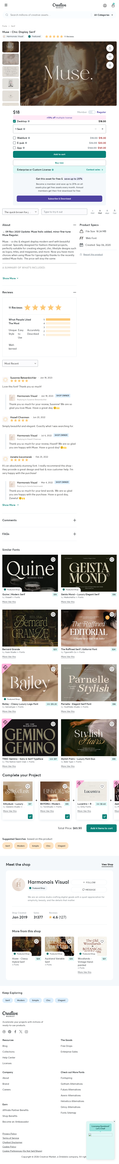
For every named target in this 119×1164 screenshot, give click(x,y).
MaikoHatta (69, 597)
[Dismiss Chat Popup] (114, 1121)
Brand (5, 1083)
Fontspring (66, 1077)
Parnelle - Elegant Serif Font (76, 704)
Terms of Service (10, 1138)
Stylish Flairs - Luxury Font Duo (78, 758)
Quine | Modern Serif (13, 594)
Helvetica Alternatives (72, 1101)
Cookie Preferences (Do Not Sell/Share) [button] (22, 1151)
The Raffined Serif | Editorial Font (79, 649)
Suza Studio (10, 652)
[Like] (110, 56)
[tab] (10, 46)
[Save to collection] (110, 65)
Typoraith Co (70, 652)
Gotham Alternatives (72, 1083)
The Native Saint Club (15, 761)
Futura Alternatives (71, 1089)
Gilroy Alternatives (70, 1107)
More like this (9, 601)
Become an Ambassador (15, 1121)
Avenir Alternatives (71, 1095)
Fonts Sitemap (68, 1112)
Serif (13, 26)
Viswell (8, 597)
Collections (8, 1051)
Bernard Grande (11, 649)
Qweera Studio (13, 806)
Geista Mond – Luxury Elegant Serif (80, 594)
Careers (6, 1089)
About (5, 1077)
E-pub (20, 142)
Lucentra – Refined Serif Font (93, 803)
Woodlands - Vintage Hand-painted (86, 962)
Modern (21, 1000)
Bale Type (68, 761)
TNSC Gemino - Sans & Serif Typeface (22, 758)
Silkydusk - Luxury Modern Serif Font (23, 803)
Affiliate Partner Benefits (15, 1110)
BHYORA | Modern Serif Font (55, 803)
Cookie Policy (9, 1146)
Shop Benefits (9, 1116)
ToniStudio (48, 806)
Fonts (4, 26)
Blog (4, 1045)
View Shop (107, 864)
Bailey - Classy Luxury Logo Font (20, 704)
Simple (35, 1000)
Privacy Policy (9, 1133)
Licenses (7, 1063)
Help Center (8, 1057)
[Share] (110, 48)
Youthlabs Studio (72, 707)
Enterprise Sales (69, 1051)
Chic (48, 1000)
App (19, 147)
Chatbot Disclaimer (12, 1142)
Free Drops (66, 1045)
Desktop (22, 121)
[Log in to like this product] (53, 559)
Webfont (22, 137)
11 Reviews (69, 37)
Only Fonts (85, 806)
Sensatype (10, 707)
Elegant (61, 1000)
